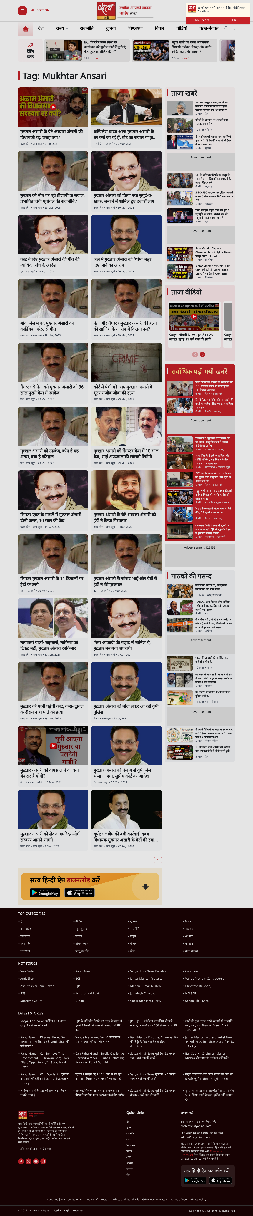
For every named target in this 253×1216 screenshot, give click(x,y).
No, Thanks (202, 20)
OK (234, 20)
